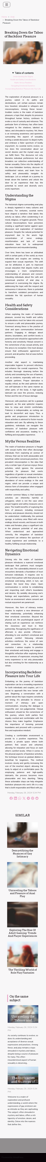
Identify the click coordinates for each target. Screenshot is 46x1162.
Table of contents (24, 73)
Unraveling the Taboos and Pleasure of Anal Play (22, 893)
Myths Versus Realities (23, 83)
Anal (12, 16)
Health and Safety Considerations (23, 80)
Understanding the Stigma (23, 76)
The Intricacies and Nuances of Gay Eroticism (23, 1081)
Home (4, 16)
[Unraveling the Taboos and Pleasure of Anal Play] (22, 875)
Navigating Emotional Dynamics (23, 86)
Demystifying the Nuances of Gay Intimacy (22, 853)
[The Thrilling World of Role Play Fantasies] (22, 954)
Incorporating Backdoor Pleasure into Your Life (23, 89)
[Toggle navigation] (6, 4)
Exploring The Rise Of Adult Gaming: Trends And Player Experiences (22, 933)
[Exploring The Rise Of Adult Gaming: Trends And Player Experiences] (22, 914)
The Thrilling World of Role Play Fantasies (22, 971)
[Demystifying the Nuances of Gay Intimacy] (22, 835)
